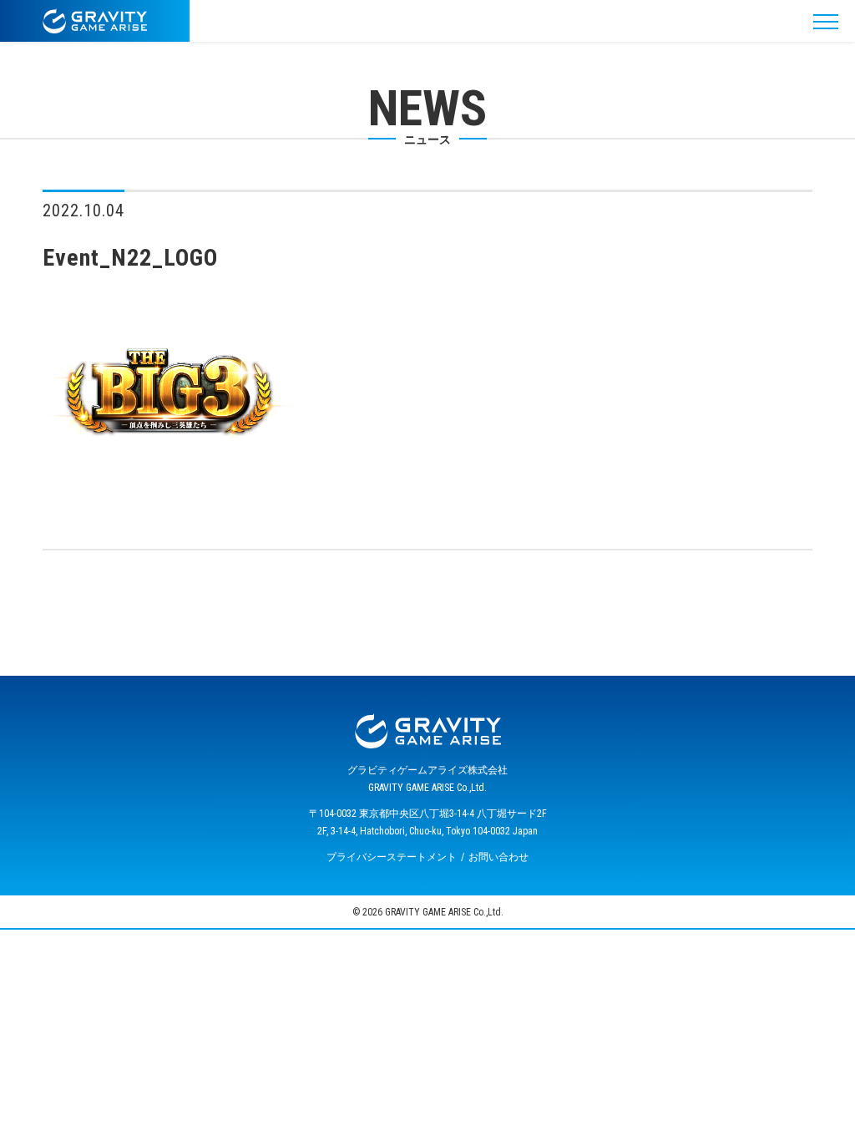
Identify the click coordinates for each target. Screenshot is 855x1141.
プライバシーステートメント (391, 857)
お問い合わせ (498, 857)
